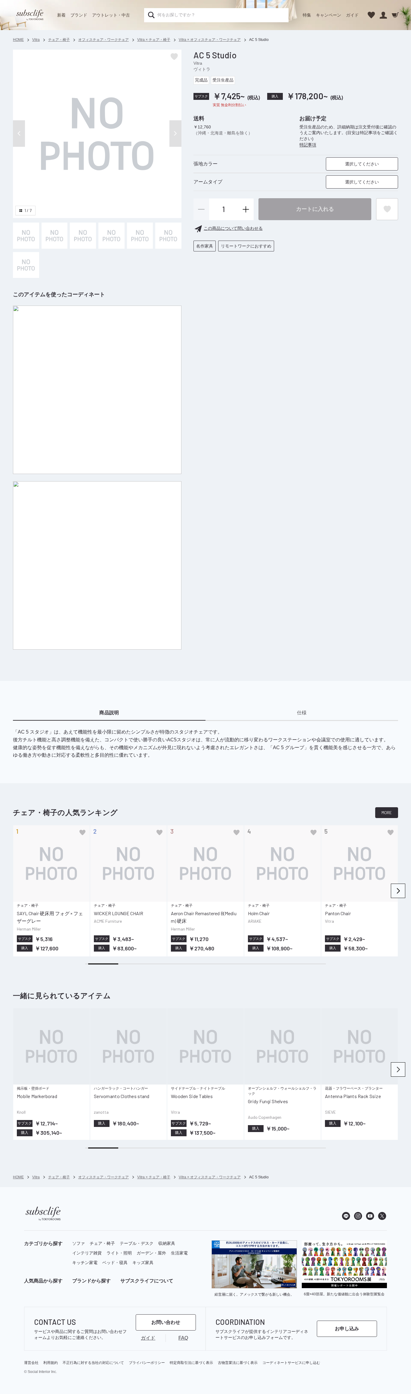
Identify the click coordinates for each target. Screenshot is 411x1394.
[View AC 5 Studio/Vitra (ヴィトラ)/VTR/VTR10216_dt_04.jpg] (111, 236)
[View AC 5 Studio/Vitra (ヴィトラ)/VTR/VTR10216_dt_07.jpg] (26, 265)
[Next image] (175, 133)
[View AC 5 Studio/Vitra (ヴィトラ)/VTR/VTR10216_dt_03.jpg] (55, 236)
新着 (61, 15)
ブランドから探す (91, 1280)
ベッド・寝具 (115, 1262)
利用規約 (50, 1363)
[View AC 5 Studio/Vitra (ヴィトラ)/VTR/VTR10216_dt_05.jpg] (140, 236)
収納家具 (166, 1243)
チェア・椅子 (102, 1243)
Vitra (197, 63)
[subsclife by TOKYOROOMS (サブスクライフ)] (30, 15)
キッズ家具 (142, 1262)
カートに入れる (315, 209)
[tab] (109, 713)
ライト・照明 (119, 1253)
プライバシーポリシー (147, 1363)
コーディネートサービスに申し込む (291, 1363)
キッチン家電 (84, 1262)
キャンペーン (328, 15)
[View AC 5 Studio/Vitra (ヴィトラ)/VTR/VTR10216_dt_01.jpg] (83, 236)
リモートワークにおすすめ (246, 246)
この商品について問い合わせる (233, 228)
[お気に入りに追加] (82, 832)
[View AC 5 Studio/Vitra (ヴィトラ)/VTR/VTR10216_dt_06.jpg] (168, 236)
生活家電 (179, 1253)
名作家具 (204, 246)
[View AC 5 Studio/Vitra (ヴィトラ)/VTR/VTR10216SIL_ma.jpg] (26, 236)
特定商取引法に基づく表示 (191, 1363)
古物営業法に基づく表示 (238, 1363)
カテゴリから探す (43, 1243)
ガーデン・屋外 (151, 1253)
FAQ (183, 1337)
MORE (387, 812)
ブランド (78, 15)
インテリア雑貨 (87, 1253)
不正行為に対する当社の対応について (93, 1363)
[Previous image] (19, 133)
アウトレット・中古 (111, 15)
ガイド (352, 15)
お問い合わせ (165, 1322)
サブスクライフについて (146, 1280)
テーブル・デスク (136, 1243)
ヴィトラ (201, 69)
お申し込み (347, 1328)
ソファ (78, 1243)
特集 (307, 15)
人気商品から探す (43, 1280)
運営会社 (31, 1363)
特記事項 (307, 144)
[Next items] (398, 891)
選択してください (362, 164)
